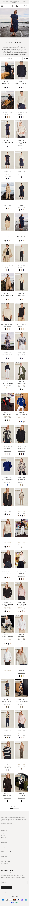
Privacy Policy (4, 847)
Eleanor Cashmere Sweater (21, 605)
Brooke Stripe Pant (22, 763)
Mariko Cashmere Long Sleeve (21, 415)
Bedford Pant (7, 112)
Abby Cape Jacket (7, 265)
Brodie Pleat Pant (21, 265)
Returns (3, 840)
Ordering (3, 835)
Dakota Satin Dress (7, 295)
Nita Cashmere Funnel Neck (21, 447)
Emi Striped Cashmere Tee (7, 764)
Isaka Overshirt (22, 383)
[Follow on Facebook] (2, 892)
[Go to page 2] (17, 806)
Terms (2, 844)
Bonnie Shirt (22, 636)
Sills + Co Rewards (5, 861)
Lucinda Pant (7, 732)
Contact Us (4, 830)
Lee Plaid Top (21, 354)
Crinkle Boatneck (21, 112)
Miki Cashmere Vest (7, 540)
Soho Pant (21, 295)
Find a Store (4, 856)
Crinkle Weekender (21, 83)
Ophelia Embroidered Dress (21, 205)
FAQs (2, 833)
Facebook (3, 823)
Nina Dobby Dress (7, 142)
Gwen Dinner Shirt (7, 668)
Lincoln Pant (7, 414)
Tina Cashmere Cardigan (21, 572)
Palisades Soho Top (7, 324)
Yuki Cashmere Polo (7, 571)
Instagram (9, 823)
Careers (3, 865)
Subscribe (6, 887)
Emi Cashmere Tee (21, 732)
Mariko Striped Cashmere (7, 447)
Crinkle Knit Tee (7, 83)
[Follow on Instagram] (5, 892)
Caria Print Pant (7, 701)
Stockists (3, 858)
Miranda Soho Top (21, 324)
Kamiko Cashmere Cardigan (7, 605)
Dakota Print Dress (21, 701)
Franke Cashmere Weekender (7, 637)
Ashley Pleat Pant (21, 510)
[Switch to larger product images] (24, 58)
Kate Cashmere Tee (7, 479)
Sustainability (4, 863)
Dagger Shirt (7, 795)
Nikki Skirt (21, 795)
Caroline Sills (7, 81)
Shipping (3, 837)
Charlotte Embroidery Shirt (21, 235)
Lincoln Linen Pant (7, 383)
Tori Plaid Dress (7, 354)
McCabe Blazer (7, 204)
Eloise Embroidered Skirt (7, 235)
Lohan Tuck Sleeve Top (21, 143)
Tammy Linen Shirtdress (7, 174)
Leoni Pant (21, 540)
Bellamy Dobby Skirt (21, 173)
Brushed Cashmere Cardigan (21, 669)
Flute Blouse (22, 479)
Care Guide (4, 842)
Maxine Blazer (7, 510)
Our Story (3, 854)
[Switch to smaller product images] (27, 58)
